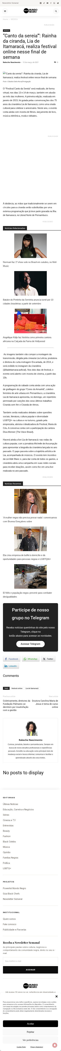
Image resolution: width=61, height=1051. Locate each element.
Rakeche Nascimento (11, 62)
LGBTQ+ (7, 868)
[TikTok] (44, 3)
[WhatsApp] (54, 3)
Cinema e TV (9, 820)
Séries (6, 815)
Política (6, 863)
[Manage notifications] (54, 1045)
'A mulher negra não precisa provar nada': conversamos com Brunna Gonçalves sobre (30, 519)
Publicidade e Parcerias (14, 929)
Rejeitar (30, 1032)
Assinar (30, 970)
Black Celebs (9, 841)
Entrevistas (8, 825)
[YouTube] (47, 3)
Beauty (6, 831)
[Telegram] (58, 3)
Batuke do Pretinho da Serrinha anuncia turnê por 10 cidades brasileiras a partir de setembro (28, 301)
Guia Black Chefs (11, 893)
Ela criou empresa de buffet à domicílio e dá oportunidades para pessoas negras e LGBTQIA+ (27, 557)
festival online (17, 688)
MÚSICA (14, 19)
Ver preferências (30, 1040)
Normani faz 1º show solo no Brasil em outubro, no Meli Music (29, 264)
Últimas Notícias (10, 804)
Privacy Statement (36, 1047)
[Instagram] (41, 3)
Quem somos (9, 919)
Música (6, 847)
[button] (56, 996)
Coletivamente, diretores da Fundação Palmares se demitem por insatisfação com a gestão (16, 705)
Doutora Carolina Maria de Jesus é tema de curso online (45, 703)
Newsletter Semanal (10, 3)
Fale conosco (9, 924)
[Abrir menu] (5, 11)
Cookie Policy (21, 1047)
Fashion (7, 836)
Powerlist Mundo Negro (14, 888)
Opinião (7, 852)
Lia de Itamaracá (32, 688)
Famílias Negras (10, 857)
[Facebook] (51, 3)
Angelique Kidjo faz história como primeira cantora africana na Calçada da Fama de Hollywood (27, 339)
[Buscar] (56, 11)
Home (5, 19)
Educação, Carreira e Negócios (18, 809)
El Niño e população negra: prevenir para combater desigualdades (27, 595)
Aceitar (30, 1023)
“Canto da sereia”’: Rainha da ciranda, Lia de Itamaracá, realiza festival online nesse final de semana (30, 46)
